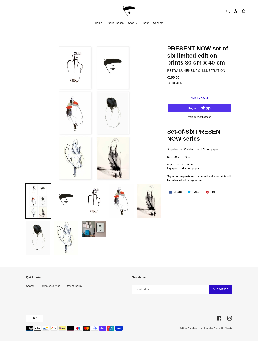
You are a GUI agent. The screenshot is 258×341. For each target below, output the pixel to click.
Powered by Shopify (223, 328)
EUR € (33, 318)
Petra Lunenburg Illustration (200, 328)
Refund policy (74, 285)
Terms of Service (50, 285)
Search (30, 285)
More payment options (199, 117)
